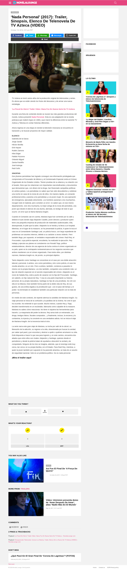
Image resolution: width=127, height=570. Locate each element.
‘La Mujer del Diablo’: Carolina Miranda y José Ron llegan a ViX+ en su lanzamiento (100, 122)
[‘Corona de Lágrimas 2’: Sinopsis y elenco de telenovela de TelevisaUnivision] (101, 87)
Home (94, 567)
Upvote (26, 412)
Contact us (102, 567)
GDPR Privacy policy (112, 567)
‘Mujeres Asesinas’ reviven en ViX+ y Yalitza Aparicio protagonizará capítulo (100, 192)
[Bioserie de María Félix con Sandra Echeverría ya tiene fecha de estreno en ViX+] (101, 133)
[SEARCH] (115, 3)
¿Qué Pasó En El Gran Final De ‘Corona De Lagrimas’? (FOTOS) (43, 556)
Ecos (48, 465)
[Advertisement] (101, 23)
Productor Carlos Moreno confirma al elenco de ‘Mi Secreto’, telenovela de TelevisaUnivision (100, 214)
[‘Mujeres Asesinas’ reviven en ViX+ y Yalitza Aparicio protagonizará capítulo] (101, 180)
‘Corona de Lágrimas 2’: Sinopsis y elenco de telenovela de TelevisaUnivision (101, 99)
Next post (11, 564)
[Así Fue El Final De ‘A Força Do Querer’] (26, 471)
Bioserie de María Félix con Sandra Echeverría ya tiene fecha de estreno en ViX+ (100, 144)
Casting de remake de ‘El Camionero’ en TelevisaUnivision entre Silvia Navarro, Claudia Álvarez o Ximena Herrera (100, 168)
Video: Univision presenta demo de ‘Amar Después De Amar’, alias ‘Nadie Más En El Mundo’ (62, 502)
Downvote (63, 412)
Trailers (25, 489)
